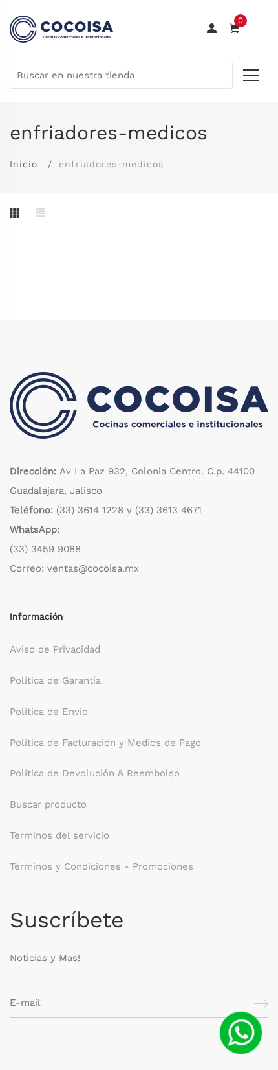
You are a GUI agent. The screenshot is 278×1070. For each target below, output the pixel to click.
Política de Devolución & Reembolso (95, 773)
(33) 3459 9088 (45, 549)
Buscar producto (48, 804)
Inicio (23, 164)
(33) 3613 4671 (168, 510)
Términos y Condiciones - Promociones (101, 866)
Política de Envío (49, 711)
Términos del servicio (59, 835)
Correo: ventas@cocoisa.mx (74, 568)
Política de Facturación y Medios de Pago (105, 743)
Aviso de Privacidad (55, 649)
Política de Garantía (55, 680)
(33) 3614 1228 (89, 510)
